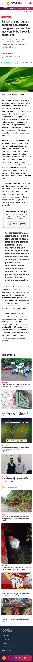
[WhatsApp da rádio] (25, 658)
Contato (4, 643)
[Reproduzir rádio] (4, 658)
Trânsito (20, 8)
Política (27, 8)
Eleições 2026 (5, 8)
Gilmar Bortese (8, 53)
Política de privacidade (9, 647)
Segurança (13, 8)
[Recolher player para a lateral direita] (30, 658)
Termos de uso (6, 650)
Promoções (5, 639)
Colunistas (5, 636)
